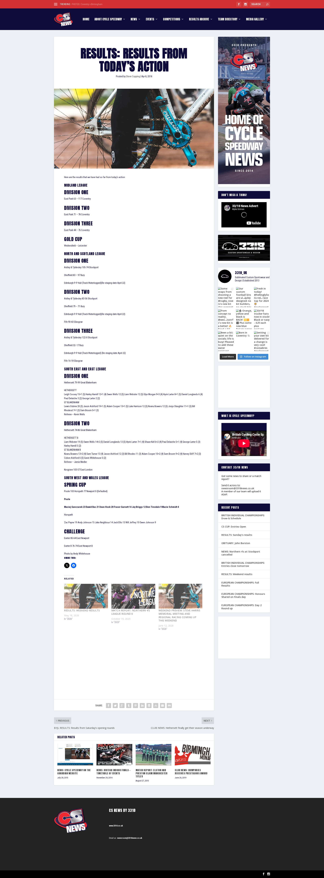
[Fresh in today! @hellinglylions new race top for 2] (262, 297)
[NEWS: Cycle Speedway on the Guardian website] (75, 754)
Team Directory (227, 19)
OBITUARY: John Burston (235, 543)
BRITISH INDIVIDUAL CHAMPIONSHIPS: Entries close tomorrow (243, 564)
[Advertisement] (134, 659)
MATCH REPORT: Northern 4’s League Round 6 (130, 612)
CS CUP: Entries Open (233, 526)
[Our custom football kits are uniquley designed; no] (244, 297)
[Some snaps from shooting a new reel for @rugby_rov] (226, 297)
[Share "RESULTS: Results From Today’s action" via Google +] (122, 705)
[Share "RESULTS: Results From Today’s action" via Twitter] (115, 705)
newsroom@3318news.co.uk (237, 488)
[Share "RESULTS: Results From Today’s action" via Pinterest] (135, 705)
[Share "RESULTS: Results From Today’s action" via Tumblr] (128, 705)
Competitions (171, 19)
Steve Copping (133, 76)
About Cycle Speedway (108, 19)
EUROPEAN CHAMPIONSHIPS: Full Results (240, 584)
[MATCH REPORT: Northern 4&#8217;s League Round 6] (133, 596)
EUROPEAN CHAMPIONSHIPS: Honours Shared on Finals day (243, 595)
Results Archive (199, 19)
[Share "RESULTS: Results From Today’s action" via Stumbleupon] (155, 705)
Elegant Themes (71, 874)
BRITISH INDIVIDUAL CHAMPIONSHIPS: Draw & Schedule (98, 4)
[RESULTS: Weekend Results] (86, 596)
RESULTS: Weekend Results (82, 610)
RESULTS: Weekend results (236, 574)
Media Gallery (255, 19)
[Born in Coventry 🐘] (244, 341)
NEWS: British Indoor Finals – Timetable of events (114, 771)
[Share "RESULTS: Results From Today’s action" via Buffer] (149, 705)
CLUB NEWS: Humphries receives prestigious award (191, 771)
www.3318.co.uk (116, 826)
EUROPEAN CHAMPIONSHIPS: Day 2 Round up (241, 607)
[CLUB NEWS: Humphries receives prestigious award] (193, 754)
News (134, 19)
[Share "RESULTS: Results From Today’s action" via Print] (169, 705)
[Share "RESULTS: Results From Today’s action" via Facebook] (108, 705)
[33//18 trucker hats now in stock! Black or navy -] (262, 319)
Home (86, 19)
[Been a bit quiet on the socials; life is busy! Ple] (226, 341)
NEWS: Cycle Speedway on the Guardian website (74, 771)
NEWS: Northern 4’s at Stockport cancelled (240, 553)
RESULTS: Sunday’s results (236, 534)
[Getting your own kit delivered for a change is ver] (262, 341)
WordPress (93, 874)
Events (150, 19)
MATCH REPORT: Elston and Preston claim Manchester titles (151, 773)
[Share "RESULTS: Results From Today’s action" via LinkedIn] (142, 705)
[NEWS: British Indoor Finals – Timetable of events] (114, 754)
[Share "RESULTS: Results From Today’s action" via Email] (162, 705)
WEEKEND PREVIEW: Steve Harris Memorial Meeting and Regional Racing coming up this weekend (179, 615)
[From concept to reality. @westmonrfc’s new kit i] (226, 319)
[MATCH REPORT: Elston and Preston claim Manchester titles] (153, 754)
